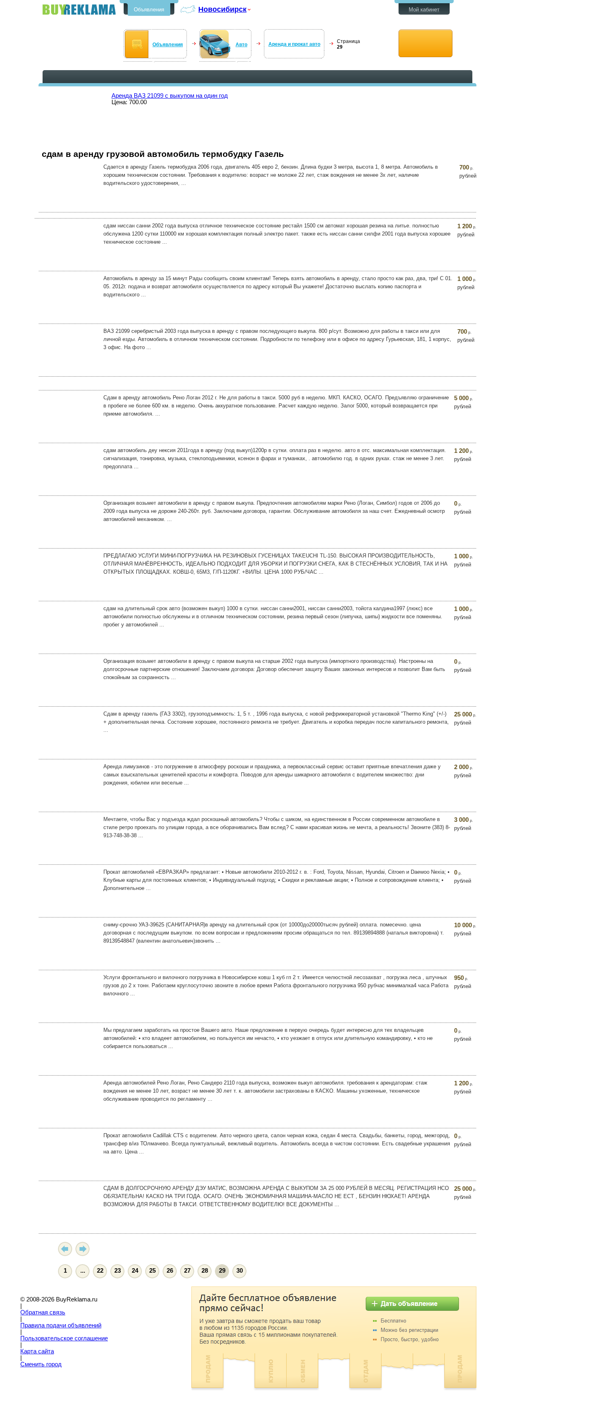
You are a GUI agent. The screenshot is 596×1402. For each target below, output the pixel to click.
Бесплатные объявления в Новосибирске (79, 9)
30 (239, 1270)
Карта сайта (37, 1351)
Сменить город (41, 1364)
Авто (241, 44)
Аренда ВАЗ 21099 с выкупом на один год (169, 95)
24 (135, 1270)
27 (187, 1270)
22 (100, 1270)
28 (205, 1270)
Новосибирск (222, 9)
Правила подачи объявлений (60, 1325)
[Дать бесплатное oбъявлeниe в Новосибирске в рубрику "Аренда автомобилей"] (425, 44)
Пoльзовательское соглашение (64, 1338)
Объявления (149, 9)
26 (170, 1270)
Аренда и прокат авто (294, 44)
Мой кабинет (424, 9)
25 (152, 1270)
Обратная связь (42, 1312)
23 (117, 1270)
